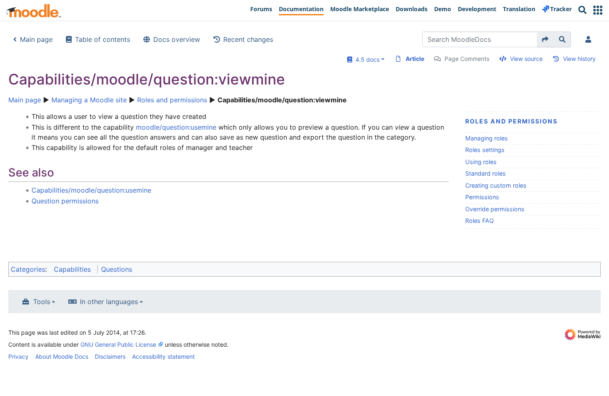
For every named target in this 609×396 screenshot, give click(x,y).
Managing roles (486, 138)
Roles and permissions (172, 100)
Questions (116, 269)
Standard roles (485, 173)
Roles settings (485, 149)
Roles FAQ (479, 220)
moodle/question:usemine (176, 127)
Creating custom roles (496, 185)
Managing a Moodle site (89, 100)
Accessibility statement (163, 356)
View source (526, 58)
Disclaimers (110, 356)
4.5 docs (365, 59)
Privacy (18, 356)
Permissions (482, 196)
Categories (28, 269)
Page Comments (467, 58)
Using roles (481, 161)
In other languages (109, 301)
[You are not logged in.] (590, 39)
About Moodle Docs (61, 356)
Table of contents (102, 39)
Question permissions (65, 201)
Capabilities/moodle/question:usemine (91, 190)
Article (415, 58)
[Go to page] (545, 39)
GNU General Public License (118, 344)
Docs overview (176, 39)
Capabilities (72, 269)
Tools (41, 301)
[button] (598, 10)
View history (579, 58)
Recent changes (248, 39)
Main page (36, 39)
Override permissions (494, 208)
